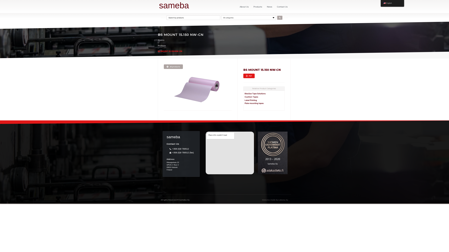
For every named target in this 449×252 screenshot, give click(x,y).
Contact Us (282, 7)
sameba (174, 5)
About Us (244, 7)
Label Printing (251, 100)
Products (257, 7)
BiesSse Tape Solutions (255, 93)
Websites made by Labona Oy (275, 200)
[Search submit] (279, 18)
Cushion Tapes (251, 97)
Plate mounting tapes (254, 103)
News (269, 7)
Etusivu (161, 40)
